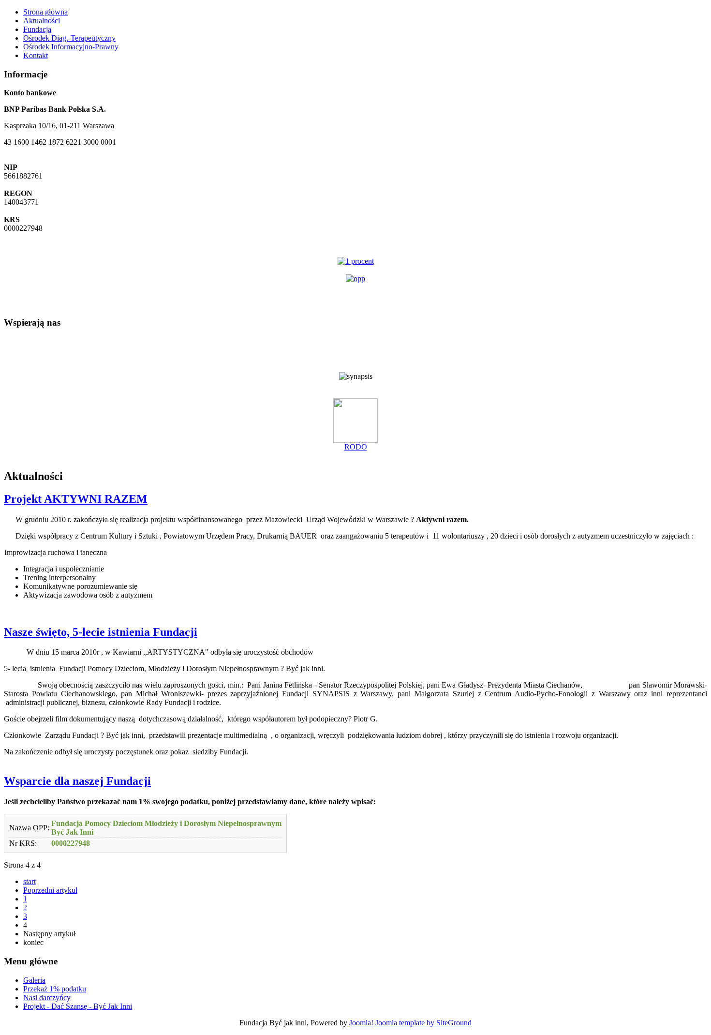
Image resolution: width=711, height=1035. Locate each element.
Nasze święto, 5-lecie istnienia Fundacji (100, 632)
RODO (355, 447)
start (29, 881)
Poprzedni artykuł (50, 890)
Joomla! (361, 1023)
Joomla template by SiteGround (423, 1023)
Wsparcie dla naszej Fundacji (77, 781)
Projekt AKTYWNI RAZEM (76, 499)
